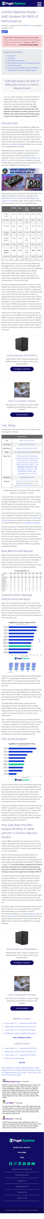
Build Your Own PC (22, 1147)
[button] (5, 640)
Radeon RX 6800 (23, 1070)
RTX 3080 (9, 1075)
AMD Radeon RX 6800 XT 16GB (27, 469)
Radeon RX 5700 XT (9, 1070)
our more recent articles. (29, 45)
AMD (7, 1068)
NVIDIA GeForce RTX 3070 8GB (27, 460)
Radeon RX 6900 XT (11, 1073)
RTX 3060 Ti (33, 1073)
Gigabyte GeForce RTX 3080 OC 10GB (27, 458)
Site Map (22, 1152)
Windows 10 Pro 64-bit (23, 481)
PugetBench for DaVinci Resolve (23, 486)
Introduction (11, 56)
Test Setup (11, 58)
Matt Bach (27, 26)
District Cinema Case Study (14, 1058)
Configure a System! (22, 369)
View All (22, 1063)
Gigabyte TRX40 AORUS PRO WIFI (27, 448)
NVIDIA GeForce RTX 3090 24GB (27, 456)
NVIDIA (24, 1068)
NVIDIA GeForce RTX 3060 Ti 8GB (27, 463)
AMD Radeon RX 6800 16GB (27, 471)
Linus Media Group (15, 144)
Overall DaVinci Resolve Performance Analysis (23, 63)
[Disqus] (22, 1103)
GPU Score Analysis (14, 65)
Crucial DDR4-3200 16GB (24, 452)
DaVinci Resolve (15, 1068)
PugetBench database (32, 523)
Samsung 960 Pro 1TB (27, 477)
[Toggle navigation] (42, 3)
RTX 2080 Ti (23, 1073)
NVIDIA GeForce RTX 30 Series (12, 198)
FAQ (22, 1157)
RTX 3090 (17, 1075)
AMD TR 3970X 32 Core (27, 440)
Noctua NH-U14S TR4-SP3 (27, 444)
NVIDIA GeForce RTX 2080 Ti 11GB (27, 465)
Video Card (12, 916)
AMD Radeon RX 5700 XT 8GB (27, 473)
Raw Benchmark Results (16, 61)
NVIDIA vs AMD (33, 1068)
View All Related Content (22, 1038)
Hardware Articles (29, 914)
